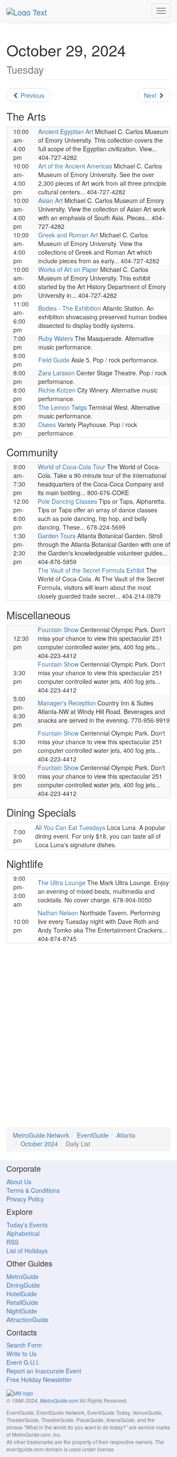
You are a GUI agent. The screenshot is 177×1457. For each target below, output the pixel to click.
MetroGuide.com (59, 1400)
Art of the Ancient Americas (75, 166)
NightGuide (21, 1311)
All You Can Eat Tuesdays (70, 827)
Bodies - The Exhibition (69, 308)
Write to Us (21, 1353)
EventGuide (93, 1135)
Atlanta (125, 1135)
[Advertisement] (88, 1038)
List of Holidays (27, 1250)
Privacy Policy (25, 1199)
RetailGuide (22, 1302)
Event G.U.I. (23, 1362)
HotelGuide (21, 1293)
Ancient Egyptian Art (65, 131)
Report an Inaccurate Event (43, 1371)
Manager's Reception (67, 703)
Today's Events (27, 1224)
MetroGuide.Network (41, 1135)
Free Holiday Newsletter (39, 1379)
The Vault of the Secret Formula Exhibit (91, 570)
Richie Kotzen (57, 390)
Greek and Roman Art (68, 235)
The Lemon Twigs (62, 407)
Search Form (24, 1345)
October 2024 (39, 1143)
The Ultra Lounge (61, 882)
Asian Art (50, 200)
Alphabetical (23, 1233)
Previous (31, 95)
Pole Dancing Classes (67, 501)
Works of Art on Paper (68, 269)
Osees (47, 424)
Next (151, 95)
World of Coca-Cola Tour (71, 466)
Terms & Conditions (33, 1190)
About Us (18, 1181)
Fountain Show (58, 629)
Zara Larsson (56, 372)
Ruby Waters (55, 338)
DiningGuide (23, 1285)
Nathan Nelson (58, 912)
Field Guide (54, 360)
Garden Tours (57, 535)
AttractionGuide (27, 1319)
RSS (12, 1242)
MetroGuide (22, 1276)
